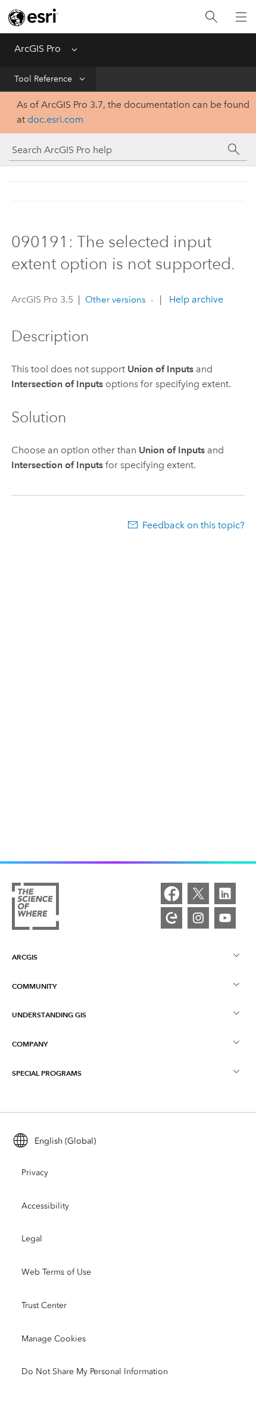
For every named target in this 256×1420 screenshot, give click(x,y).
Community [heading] (34, 986)
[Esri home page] (33, 17)
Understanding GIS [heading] (49, 1014)
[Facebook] (171, 893)
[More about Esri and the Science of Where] (35, 909)
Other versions (115, 299)
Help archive (195, 299)
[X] (198, 893)
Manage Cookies (53, 1339)
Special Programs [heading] (47, 1073)
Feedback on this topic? (193, 525)
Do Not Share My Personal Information (94, 1371)
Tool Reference (43, 79)
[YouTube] (225, 918)
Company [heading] (30, 1043)
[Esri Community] (171, 918)
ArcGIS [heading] (25, 956)
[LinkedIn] (225, 893)
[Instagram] (198, 918)
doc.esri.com (55, 119)
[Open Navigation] (241, 16)
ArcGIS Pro (37, 48)
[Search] (211, 17)
